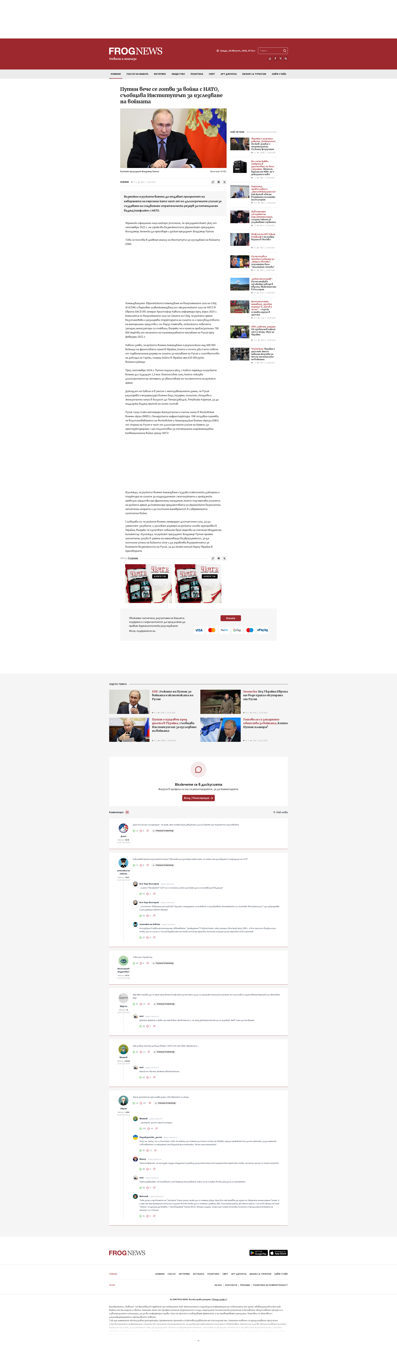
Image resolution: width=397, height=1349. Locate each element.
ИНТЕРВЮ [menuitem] (160, 74)
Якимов (123, 1057)
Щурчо (123, 1006)
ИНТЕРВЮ (184, 1274)
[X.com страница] (281, 58)
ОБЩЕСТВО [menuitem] (178, 74)
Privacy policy (219, 1299)
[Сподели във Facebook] (218, 182)
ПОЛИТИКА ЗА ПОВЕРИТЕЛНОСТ (270, 1285)
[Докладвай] (148, 831)
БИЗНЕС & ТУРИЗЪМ (260, 1274)
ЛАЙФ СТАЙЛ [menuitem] (279, 74)
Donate (230, 618)
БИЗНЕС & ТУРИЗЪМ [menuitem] (254, 74)
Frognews (133, 558)
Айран (123, 1108)
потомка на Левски (123, 872)
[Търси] (284, 50)
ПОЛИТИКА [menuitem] (197, 74)
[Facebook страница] (275, 58)
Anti (141, 1016)
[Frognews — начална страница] (127, 1253)
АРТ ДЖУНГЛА (238, 1274)
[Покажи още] (198, 1340)
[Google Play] (258, 1253)
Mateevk (143, 1196)
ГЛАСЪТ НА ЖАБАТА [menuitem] (137, 74)
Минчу (142, 1159)
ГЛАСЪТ (172, 1274)
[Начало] (270, 58)
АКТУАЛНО (198, 1274)
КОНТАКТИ (231, 1285)
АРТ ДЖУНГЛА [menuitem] (229, 74)
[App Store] (278, 1253)
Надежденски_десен (150, 1137)
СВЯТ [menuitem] (212, 74)
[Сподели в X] (224, 182)
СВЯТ (225, 1274)
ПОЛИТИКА (213, 1274)
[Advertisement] (198, 19)
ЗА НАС (218, 1285)
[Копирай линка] (213, 182)
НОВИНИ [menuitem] (116, 74)
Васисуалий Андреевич (123, 970)
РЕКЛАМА (245, 1285)
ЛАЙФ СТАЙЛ (281, 1274)
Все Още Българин (149, 883)
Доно (123, 836)
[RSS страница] (286, 58)
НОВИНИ (124, 182)
